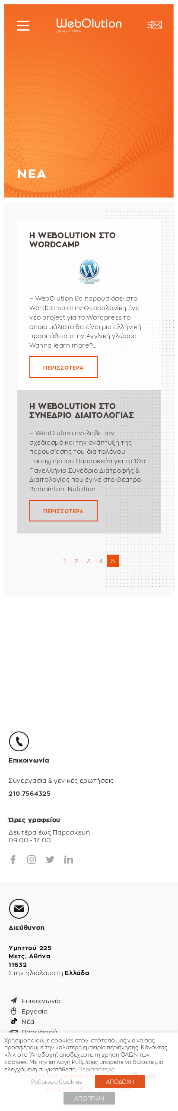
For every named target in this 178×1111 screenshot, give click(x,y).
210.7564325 (30, 794)
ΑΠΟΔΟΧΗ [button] (120, 1081)
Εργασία (35, 1010)
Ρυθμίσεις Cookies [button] (56, 1081)
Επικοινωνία (41, 1000)
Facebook (13, 859)
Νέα (28, 1021)
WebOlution (89, 26)
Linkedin (68, 859)
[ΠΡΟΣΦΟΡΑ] (154, 24)
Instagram (31, 859)
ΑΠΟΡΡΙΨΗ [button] (89, 1098)
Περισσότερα (96, 1069)
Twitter (50, 859)
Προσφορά (39, 1031)
